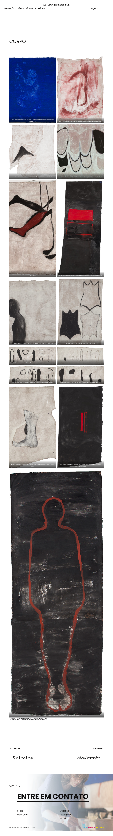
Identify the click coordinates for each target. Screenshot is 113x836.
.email (63, 818)
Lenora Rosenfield (56, 5)
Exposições (22, 814)
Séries (20, 810)
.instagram (65, 814)
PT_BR (93, 8)
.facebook (65, 810)
